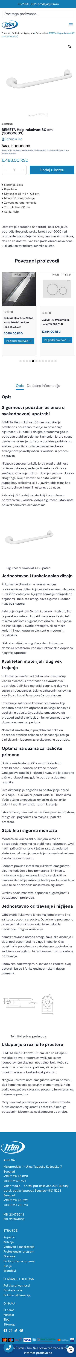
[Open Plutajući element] (8, 1348)
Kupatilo (17, 150)
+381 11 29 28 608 (16, 1176)
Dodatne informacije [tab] (43, 386)
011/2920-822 (26, 4)
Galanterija (41, 33)
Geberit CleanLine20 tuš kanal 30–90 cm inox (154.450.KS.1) (18, 322)
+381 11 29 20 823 (16, 1205)
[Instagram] (10, 1330)
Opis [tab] (20, 386)
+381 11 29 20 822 (16, 1200)
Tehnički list (13, 139)
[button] (70, 24)
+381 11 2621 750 (15, 1181)
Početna (6, 33)
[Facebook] (5, 1330)
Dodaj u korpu (52, 170)
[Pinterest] (21, 1330)
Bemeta (12, 153)
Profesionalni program (23, 33)
